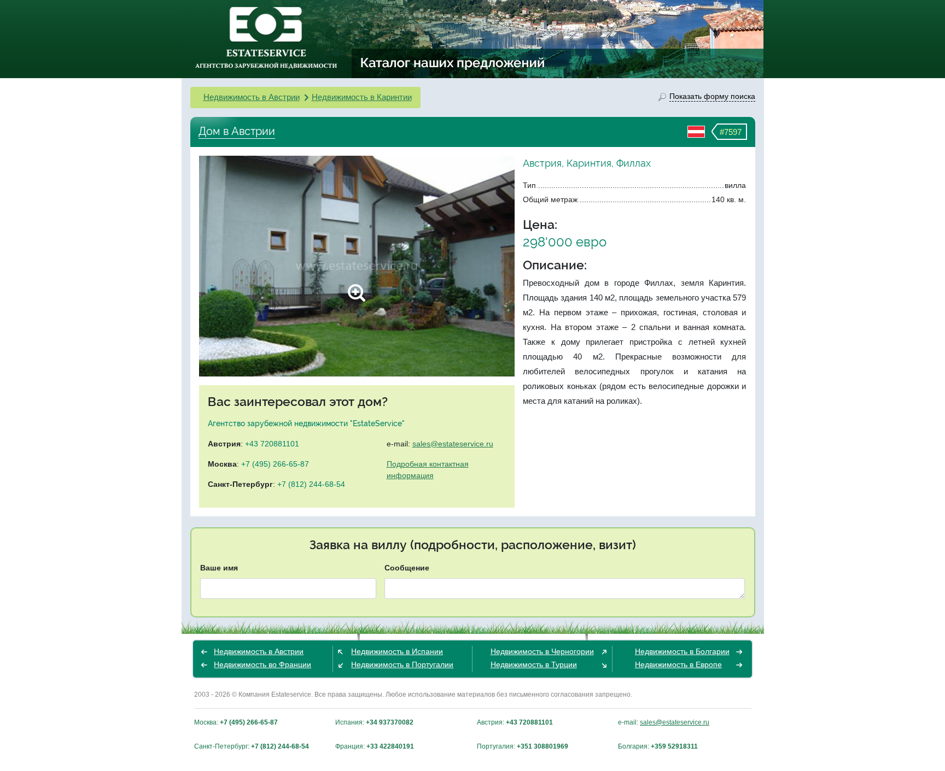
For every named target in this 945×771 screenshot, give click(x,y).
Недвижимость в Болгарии (682, 651)
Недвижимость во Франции (262, 664)
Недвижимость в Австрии (251, 97)
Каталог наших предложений (453, 62)
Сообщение (406, 567)
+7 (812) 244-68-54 (311, 484)
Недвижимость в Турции (534, 664)
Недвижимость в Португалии (402, 664)
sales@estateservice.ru (452, 443)
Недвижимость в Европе (678, 664)
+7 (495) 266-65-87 (275, 464)
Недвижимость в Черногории (542, 651)
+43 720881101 (272, 443)
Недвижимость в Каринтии (362, 97)
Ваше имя (219, 567)
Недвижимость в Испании (397, 651)
